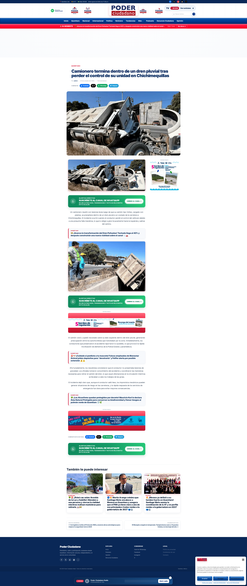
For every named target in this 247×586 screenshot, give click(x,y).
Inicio (66, 21)
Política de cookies (207, 582)
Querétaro (75, 21)
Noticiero (119, 21)
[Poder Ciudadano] (123, 11)
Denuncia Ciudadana (165, 21)
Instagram (137, 555)
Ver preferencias (236, 578)
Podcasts (150, 21)
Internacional (98, 21)
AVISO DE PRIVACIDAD (219, 582)
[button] (243, 560)
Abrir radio (163, 581)
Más (140, 21)
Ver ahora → (182, 26)
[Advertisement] (123, 43)
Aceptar (205, 578)
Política (109, 21)
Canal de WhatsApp (140, 549)
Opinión (180, 21)
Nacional (86, 21)
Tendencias (130, 21)
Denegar (221, 578)
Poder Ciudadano (70, 546)
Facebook (137, 552)
